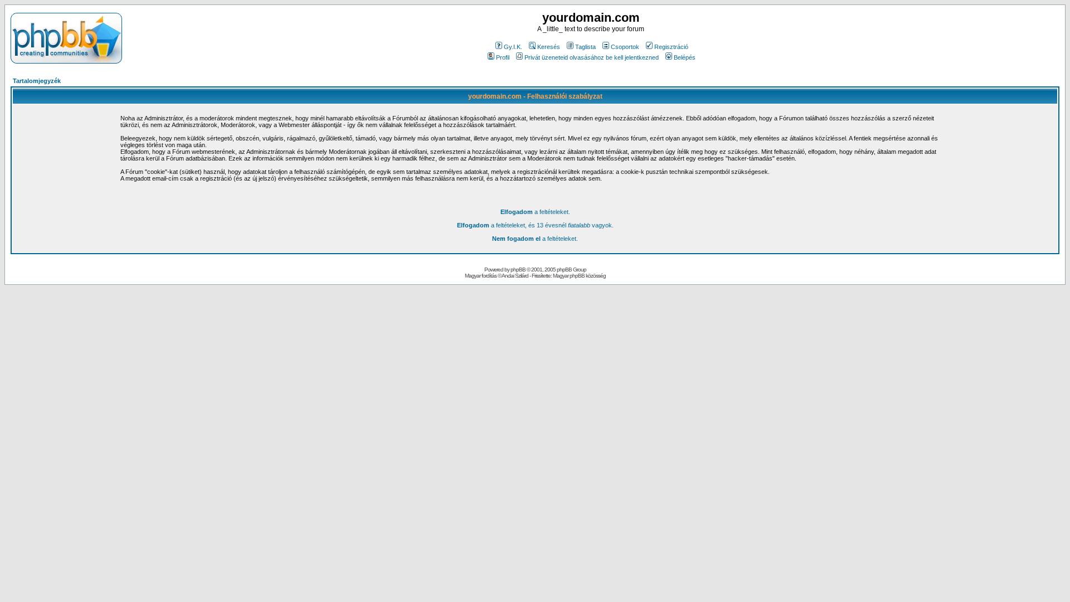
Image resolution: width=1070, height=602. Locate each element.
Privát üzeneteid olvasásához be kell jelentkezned (591, 57)
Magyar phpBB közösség (579, 276)
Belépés (685, 57)
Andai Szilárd (515, 276)
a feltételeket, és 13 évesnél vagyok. (535, 225)
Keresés (548, 46)
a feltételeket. (535, 211)
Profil (502, 57)
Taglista (585, 46)
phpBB (518, 269)
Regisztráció (671, 46)
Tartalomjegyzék (37, 80)
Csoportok (625, 46)
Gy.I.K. (513, 46)
